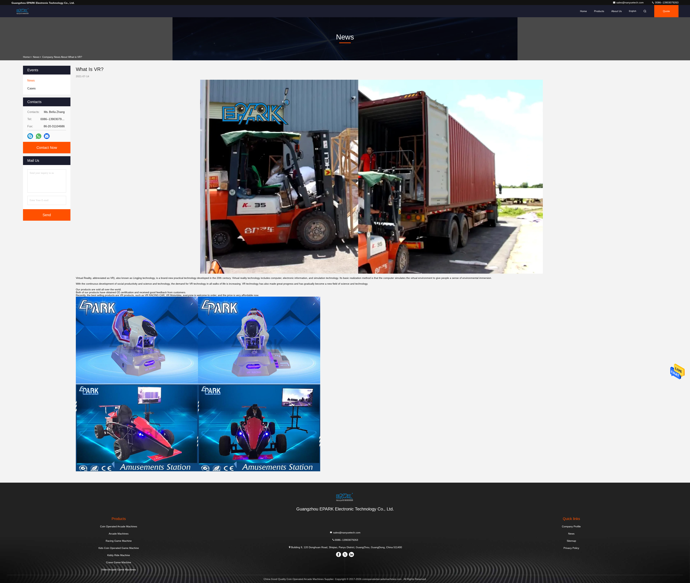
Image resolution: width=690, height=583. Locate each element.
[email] (46, 136)
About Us (616, 11)
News (36, 56)
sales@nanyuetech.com (630, 2)
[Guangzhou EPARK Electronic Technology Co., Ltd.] (23, 11)
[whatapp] (38, 136)
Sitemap (571, 540)
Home (583, 11)
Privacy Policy (571, 548)
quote (666, 11)
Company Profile (571, 526)
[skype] (30, 136)
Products (599, 11)
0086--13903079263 (666, 2)
